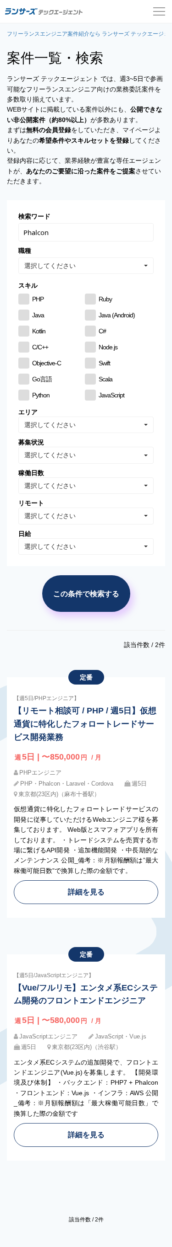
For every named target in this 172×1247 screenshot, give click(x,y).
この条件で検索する (86, 594)
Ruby (105, 299)
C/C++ (40, 347)
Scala (105, 379)
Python (41, 395)
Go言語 (42, 379)
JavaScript (111, 395)
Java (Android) (117, 315)
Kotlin (38, 331)
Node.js (108, 347)
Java (38, 315)
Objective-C (46, 363)
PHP (38, 299)
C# (102, 331)
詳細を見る (86, 892)
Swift (104, 363)
